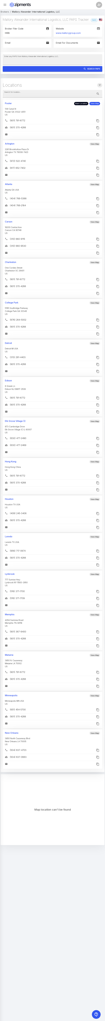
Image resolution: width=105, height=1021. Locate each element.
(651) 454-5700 (18, 709)
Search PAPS (93, 69)
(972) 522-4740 (18, 161)
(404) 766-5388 (18, 198)
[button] (94, 103)
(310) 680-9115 (17, 239)
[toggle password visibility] (98, 93)
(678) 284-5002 (18, 319)
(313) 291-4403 (18, 357)
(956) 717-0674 (18, 550)
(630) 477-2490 (18, 438)
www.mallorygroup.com (68, 33)
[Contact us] (96, 1014)
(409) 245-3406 (18, 513)
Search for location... (12, 92)
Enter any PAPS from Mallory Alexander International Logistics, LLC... (31, 56)
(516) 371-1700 (17, 591)
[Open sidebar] (5, 4)
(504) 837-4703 (18, 750)
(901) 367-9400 (18, 631)
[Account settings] (99, 5)
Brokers (5, 11)
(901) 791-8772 (17, 120)
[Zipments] (20, 4)
